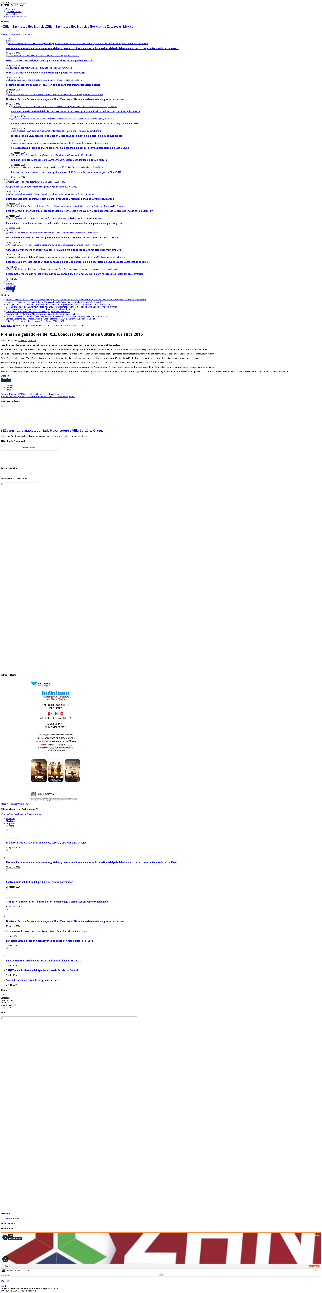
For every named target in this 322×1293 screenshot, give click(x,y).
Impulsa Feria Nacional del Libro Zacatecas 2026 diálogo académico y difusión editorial (59, 160)
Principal (11, 325)
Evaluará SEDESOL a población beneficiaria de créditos (30, 394)
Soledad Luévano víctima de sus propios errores (32, 980)
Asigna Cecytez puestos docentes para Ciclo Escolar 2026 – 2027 (41, 186)
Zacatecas (10, 288)
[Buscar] (2, 21)
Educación (10, 179)
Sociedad (10, 284)
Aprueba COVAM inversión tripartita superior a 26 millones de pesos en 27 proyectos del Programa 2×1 (63, 250)
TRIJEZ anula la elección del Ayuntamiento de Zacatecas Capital (42, 970)
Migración (10, 230)
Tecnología (11, 286)
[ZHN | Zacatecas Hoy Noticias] (15, 34)
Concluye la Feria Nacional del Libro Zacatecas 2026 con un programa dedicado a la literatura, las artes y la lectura (75, 111)
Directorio (10, 9)
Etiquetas (10, 823)
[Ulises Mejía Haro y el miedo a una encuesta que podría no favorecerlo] (39, 68)
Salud (8, 281)
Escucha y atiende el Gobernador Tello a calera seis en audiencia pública (38, 396)
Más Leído (10, 821)
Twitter (5, 1281)
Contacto (10, 291)
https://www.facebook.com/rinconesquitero (22, 814)
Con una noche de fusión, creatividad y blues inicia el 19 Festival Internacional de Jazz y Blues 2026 (66, 172)
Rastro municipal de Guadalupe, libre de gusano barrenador (39, 882)
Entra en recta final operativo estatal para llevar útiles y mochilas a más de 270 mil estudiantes (60, 199)
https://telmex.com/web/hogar (15, 804)
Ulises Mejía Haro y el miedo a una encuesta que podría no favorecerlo (45, 72)
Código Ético (12, 14)
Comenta (10, 826)
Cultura (9, 92)
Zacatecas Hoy (12, 1218)
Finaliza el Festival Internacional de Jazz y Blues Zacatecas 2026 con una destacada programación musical (65, 99)
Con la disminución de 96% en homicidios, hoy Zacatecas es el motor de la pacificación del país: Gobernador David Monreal (61, 307)
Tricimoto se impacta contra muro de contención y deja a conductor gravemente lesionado (57, 901)
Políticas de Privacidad (16, 16)
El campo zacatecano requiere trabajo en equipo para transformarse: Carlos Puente (53, 85)
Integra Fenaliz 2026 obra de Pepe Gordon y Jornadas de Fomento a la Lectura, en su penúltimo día (66, 136)
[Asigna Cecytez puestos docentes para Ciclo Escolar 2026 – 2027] (36, 182)
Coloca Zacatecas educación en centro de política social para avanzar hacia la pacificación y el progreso (64, 223)
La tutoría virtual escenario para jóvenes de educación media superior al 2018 (49, 941)
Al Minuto (10, 818)
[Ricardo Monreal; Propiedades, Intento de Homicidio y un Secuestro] (13, 955)
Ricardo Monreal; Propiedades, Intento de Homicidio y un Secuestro (44, 960)
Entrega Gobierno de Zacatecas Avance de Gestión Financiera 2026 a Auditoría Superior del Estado (50, 319)
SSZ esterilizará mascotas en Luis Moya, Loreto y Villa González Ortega (52, 430)
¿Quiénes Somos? (14, 11)
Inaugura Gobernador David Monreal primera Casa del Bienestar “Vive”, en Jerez (42, 314)
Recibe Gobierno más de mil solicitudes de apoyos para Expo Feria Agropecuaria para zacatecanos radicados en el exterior (74, 274)
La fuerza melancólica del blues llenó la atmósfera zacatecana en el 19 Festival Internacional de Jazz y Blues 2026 (74, 123)
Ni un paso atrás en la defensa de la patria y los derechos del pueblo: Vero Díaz (50, 60)
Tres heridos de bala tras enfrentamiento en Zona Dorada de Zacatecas (46, 931)
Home (8, 39)
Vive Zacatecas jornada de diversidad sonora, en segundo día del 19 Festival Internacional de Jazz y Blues (70, 148)
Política (9, 41)
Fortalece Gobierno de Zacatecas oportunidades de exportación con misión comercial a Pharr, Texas (62, 237)
